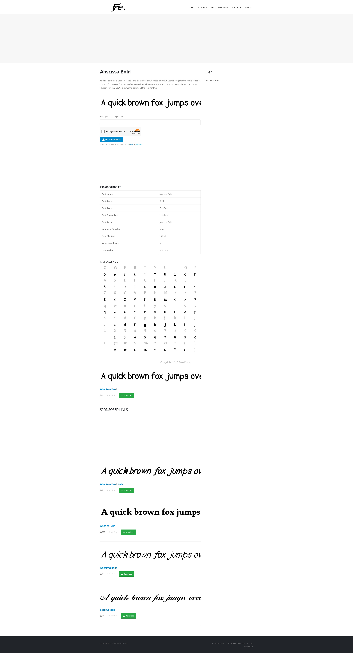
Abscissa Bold (108, 389)
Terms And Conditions (236, 643)
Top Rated (236, 7)
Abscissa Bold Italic (111, 484)
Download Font (113, 139)
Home (191, 7)
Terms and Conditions (135, 144)
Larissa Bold (107, 610)
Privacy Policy (219, 643)
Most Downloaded (219, 7)
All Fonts (202, 7)
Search (248, 7)
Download (127, 395)
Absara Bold (107, 526)
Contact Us (248, 647)
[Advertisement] (150, 165)
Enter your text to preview (111, 116)
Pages (251, 643)
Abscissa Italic (108, 568)
